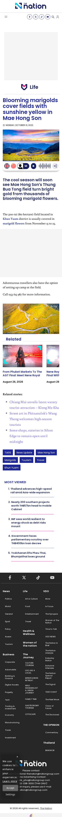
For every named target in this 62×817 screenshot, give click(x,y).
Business (8, 654)
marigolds (10, 460)
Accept (10, 788)
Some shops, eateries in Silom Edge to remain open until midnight (31, 436)
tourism (26, 460)
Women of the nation (30, 644)
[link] (22, 367)
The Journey (28, 656)
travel (40, 460)
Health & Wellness (29, 632)
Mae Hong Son (46, 452)
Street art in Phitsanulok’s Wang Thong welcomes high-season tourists (33, 419)
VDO (46, 591)
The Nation (46, 808)
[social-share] (29, 17)
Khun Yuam (10, 219)
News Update (24, 452)
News (6, 591)
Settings (10, 794)
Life (25, 591)
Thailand (49, 742)
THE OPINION (51, 725)
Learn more (10, 781)
